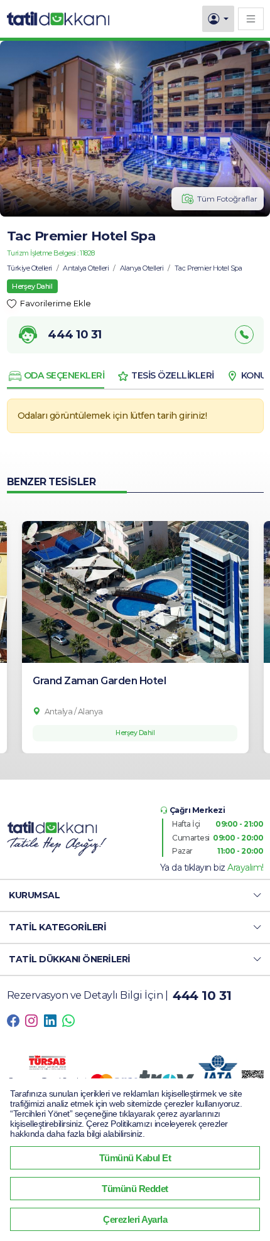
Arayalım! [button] (245, 867)
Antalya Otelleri (86, 268)
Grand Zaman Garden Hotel (99, 681)
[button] (135, 895)
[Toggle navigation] (251, 19)
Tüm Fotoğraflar (227, 198)
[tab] (56, 376)
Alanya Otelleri (142, 268)
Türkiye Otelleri (29, 268)
